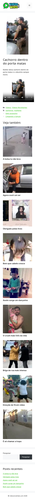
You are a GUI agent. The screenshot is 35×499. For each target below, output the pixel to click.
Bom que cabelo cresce (12, 487)
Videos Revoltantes (19, 108)
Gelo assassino (11, 113)
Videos (8, 108)
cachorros (9, 110)
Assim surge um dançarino (13, 483)
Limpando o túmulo (13, 116)
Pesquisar (7, 453)
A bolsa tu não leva (10, 474)
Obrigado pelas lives (11, 477)
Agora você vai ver (10, 480)
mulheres (17, 110)
